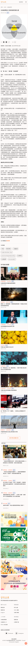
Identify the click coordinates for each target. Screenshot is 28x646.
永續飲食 (10, 480)
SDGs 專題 (16, 610)
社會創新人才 (4, 622)
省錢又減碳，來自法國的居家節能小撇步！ (13, 505)
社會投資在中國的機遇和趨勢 (8, 283)
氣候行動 (8, 302)
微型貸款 (8, 248)
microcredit (11, 259)
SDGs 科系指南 (4, 624)
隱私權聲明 (14, 639)
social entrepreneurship (8, 255)
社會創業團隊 (4, 619)
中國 (2, 248)
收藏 (13, 42)
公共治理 (9, 281)
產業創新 (10, 470)
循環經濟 (10, 493)
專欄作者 (3, 610)
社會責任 (19, 255)
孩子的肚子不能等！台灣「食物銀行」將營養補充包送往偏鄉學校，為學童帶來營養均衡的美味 (14, 484)
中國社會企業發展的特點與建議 (9, 390)
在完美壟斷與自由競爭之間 (7, 326)
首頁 (2, 7)
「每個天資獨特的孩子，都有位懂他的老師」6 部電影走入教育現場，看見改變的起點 (14, 462)
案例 (13, 324)
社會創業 (3, 259)
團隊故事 (3, 607)
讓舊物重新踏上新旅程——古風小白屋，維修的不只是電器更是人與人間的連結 (14, 495)
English (3, 612)
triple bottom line (6, 252)
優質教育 (5, 459)
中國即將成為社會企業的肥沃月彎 (9, 432)
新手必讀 (16, 607)
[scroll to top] (26, 643)
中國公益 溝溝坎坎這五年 (7, 347)
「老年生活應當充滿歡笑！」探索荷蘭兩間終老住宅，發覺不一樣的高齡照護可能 (14, 472)
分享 (1, 42)
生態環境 (3, 302)
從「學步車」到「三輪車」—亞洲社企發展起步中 (13, 411)
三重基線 (15, 248)
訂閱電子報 (16, 622)
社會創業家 (9, 7)
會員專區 (21, 2)
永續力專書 (16, 612)
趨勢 (8, 12)
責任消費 (5, 503)
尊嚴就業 (3, 430)
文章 (5, 7)
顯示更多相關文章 (14, 438)
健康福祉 (5, 470)
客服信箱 (16, 619)
